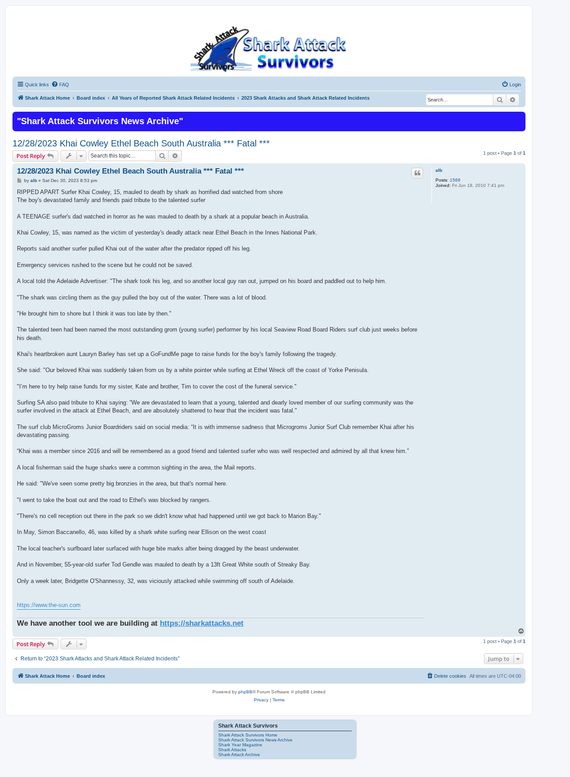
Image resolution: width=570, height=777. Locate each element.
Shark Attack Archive (239, 754)
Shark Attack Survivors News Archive (255, 739)
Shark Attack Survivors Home (247, 734)
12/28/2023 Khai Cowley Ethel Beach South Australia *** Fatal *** (141, 143)
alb (439, 170)
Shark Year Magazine (240, 744)
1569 (455, 180)
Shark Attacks (232, 749)
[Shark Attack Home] (269, 48)
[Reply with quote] (417, 173)
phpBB (245, 691)
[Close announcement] (518, 117)
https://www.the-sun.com (49, 605)
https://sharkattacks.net (202, 623)
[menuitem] (60, 84)
